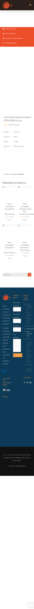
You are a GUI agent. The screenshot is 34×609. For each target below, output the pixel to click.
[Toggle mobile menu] (30, 5)
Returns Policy (17, 460)
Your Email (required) (16, 315)
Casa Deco (14, 174)
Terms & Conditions (15, 457)
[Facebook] (24, 382)
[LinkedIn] (30, 382)
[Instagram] (27, 382)
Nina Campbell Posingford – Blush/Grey (9, 209)
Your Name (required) (16, 304)
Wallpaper (21, 174)
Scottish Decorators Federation (6, 321)
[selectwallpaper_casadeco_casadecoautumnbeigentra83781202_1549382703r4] (17, 82)
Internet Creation (20, 466)
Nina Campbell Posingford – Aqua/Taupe (9, 247)
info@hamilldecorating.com (29, 328)
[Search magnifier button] (29, 274)
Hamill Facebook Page (29, 334)
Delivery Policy (26, 457)
